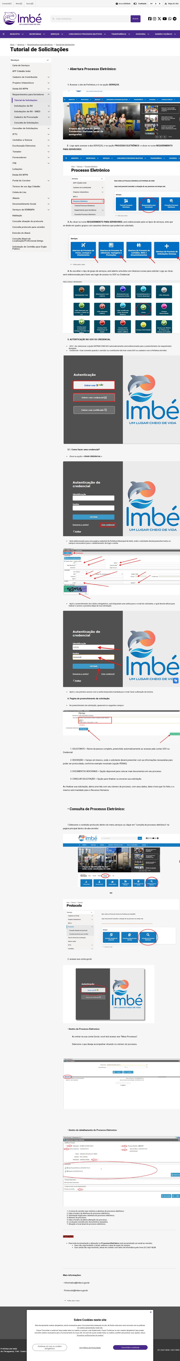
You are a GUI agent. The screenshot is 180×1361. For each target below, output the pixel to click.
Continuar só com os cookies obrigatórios (50, 1347)
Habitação (17, 215)
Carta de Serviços (21, 65)
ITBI (14, 163)
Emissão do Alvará (21, 233)
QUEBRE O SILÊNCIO (163, 34)
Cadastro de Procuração (26, 117)
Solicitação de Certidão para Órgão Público (29, 248)
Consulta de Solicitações (26, 123)
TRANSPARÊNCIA (119, 34)
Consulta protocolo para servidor (28, 227)
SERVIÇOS (55, 34)
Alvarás (16, 198)
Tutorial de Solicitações (65, 45)
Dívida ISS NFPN (20, 175)
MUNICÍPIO (15, 34)
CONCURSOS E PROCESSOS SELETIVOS (85, 34)
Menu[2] (19, 4)
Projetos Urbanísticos (23, 83)
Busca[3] (29, 4)
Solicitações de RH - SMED (27, 112)
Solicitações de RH (23, 106)
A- (160, 4)
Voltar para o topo (72, 1301)
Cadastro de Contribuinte (25, 77)
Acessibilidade (124, 4)
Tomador (17, 152)
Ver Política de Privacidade (90, 1348)
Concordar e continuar (130, 1347)
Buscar (135, 19)
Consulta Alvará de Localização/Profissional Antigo (27, 240)
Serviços (20, 45)
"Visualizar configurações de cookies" (90, 1335)
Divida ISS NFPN (20, 89)
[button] (3, 34)
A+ (151, 4)
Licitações (17, 169)
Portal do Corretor (22, 181)
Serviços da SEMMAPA (23, 210)
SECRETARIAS (35, 34)
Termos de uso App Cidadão (26, 186)
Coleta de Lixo (19, 192)
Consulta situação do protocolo (27, 221)
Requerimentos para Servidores (40, 45)
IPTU (15, 134)
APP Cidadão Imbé (21, 71)
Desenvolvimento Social (24, 204)
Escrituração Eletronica (24, 146)
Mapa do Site (173, 3)
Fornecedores (19, 157)
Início (12, 45)
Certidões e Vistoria (22, 140)
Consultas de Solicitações (25, 128)
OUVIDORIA (141, 34)
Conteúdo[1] (7, 4)
